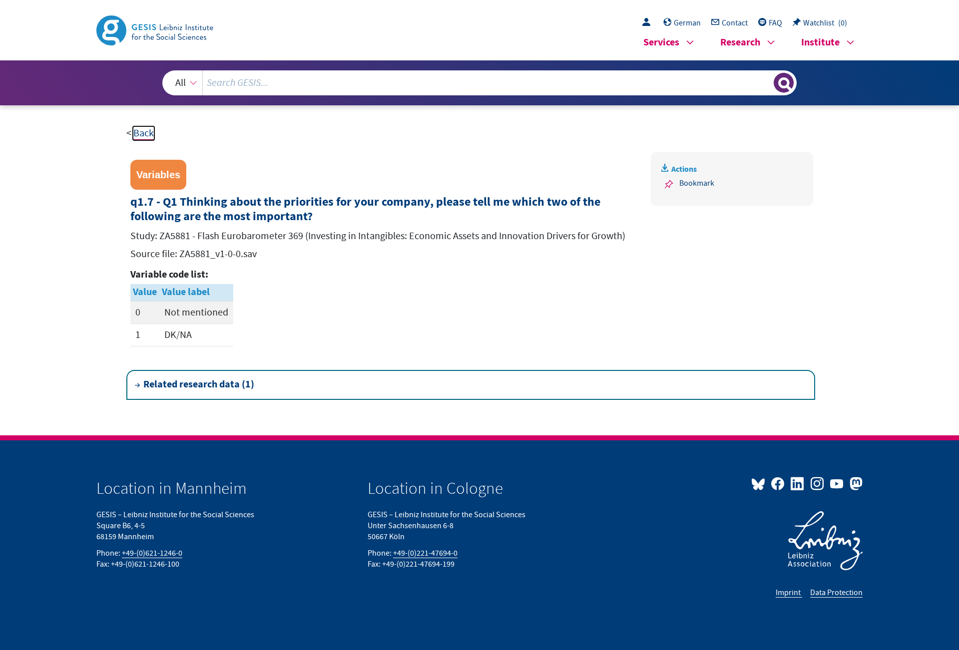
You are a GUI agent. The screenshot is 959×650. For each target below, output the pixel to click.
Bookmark (696, 183)
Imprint (789, 593)
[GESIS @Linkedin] (798, 483)
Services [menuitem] (661, 42)
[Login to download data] (648, 23)
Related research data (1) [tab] (198, 384)
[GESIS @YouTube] (837, 483)
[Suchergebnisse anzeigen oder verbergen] (784, 82)
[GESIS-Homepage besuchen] (155, 29)
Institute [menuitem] (820, 42)
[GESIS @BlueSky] (760, 483)
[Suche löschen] (765, 82)
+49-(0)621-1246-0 (152, 553)
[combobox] (479, 82)
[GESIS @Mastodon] (855, 483)
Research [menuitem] (740, 42)
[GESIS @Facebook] (778, 483)
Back (143, 133)
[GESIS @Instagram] (817, 483)
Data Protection (836, 593)
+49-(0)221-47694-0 (425, 553)
